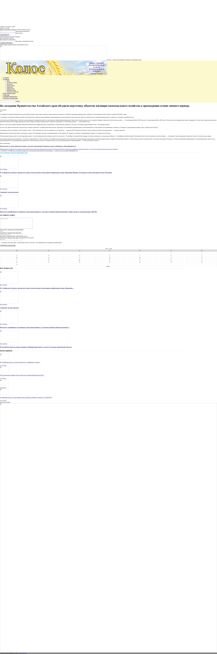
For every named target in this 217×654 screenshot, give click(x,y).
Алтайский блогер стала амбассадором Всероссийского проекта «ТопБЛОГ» (26, 397)
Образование (10, 85)
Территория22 (22, 653)
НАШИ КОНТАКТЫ (10, 97)
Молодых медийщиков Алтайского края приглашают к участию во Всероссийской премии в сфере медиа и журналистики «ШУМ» (48, 212)
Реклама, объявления (10, 98)
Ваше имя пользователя (22, 31)
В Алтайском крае (9, 93)
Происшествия (11, 90)
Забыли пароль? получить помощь (10, 36)
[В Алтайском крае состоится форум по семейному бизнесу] (4, 359)
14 (139, 257)
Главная (6, 77)
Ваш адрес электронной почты (24, 41)
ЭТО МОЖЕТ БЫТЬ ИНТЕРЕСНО (14, 153)
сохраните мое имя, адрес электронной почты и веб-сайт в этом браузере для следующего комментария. (32, 242)
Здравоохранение (12, 82)
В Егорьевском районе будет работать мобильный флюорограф (22, 375)
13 (109, 257)
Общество (10, 87)
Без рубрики (3, 169)
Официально (10, 88)
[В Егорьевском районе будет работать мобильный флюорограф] (4, 372)
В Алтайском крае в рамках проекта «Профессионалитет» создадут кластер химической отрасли (36, 347)
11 (48, 257)
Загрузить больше (5, 402)
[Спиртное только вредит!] (9, 187)
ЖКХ (8, 81)
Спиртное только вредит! (9, 192)
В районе (6, 79)
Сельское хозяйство (12, 91)
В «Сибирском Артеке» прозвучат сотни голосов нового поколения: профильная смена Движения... (37, 288)
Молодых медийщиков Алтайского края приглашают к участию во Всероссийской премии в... (35, 327)
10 (16, 257)
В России (6, 95)
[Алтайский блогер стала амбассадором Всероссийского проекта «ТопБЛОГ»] (4, 394)
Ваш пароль (19, 33)
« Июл (108, 266)
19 (79, 259)
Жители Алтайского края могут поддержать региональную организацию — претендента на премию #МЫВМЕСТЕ (44, 150)
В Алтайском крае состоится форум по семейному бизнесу (20, 362)
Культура (9, 84)
